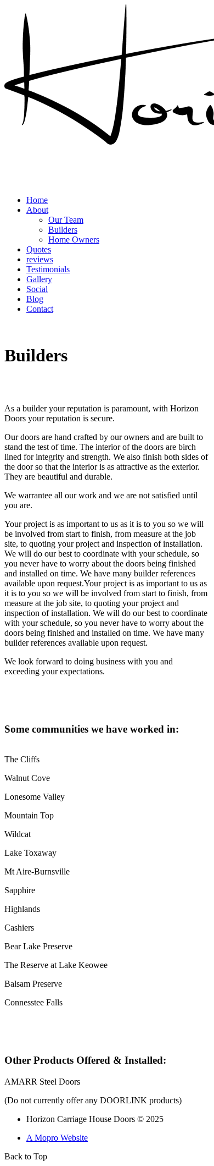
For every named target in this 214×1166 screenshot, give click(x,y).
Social (37, 289)
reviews (39, 259)
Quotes (38, 249)
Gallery (39, 279)
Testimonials (48, 269)
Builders (62, 229)
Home (37, 200)
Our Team (65, 219)
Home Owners (73, 239)
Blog (34, 299)
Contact (39, 309)
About (37, 210)
